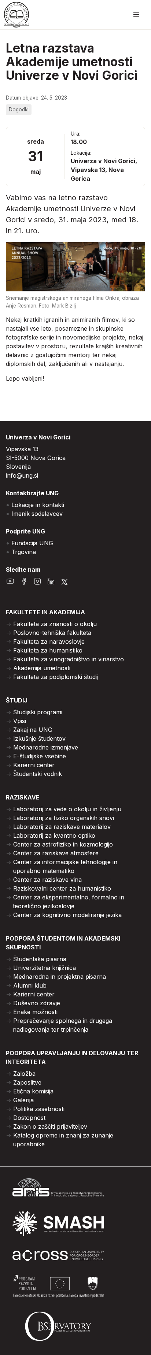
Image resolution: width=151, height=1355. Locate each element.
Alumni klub (30, 985)
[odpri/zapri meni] (136, 14)
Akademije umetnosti (42, 208)
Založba (24, 1073)
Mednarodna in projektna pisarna (59, 976)
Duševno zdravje (36, 1003)
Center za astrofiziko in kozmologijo (63, 844)
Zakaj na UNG (32, 729)
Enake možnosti (35, 1012)
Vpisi (19, 721)
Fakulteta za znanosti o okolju (55, 624)
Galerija (23, 1100)
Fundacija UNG (32, 543)
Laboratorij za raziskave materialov (62, 826)
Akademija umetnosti (41, 668)
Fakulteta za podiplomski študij (55, 676)
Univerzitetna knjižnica (44, 967)
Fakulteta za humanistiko (47, 650)
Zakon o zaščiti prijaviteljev (50, 1126)
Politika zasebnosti (39, 1109)
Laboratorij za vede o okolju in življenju (67, 809)
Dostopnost (29, 1117)
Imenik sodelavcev (37, 513)
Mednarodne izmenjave (45, 747)
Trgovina (23, 552)
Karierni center (34, 765)
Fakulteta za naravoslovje (49, 641)
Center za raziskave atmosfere (56, 853)
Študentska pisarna (39, 959)
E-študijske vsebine (39, 756)
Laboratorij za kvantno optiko (54, 835)
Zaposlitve (27, 1082)
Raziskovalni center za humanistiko (62, 888)
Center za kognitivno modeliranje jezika (67, 915)
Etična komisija (33, 1091)
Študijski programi (37, 712)
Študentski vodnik (37, 773)
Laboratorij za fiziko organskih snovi (63, 818)
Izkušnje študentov (39, 738)
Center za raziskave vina (47, 879)
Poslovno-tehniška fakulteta (52, 632)
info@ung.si (22, 475)
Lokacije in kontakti (37, 504)
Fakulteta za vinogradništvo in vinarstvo (68, 659)
